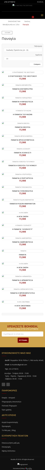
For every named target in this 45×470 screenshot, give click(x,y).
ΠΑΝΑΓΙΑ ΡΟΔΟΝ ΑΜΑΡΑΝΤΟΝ (22, 203)
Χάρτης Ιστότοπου (8, 451)
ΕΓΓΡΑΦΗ (23, 340)
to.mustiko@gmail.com (18, 365)
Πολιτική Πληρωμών (9, 406)
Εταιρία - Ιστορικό (8, 398)
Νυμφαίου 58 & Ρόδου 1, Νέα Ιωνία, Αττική (26, 360)
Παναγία (26, 24)
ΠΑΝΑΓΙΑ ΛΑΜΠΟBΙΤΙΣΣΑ (22, 242)
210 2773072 (9, 2)
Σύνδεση (40, 2)
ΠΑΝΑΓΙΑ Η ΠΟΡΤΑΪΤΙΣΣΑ (22, 178)
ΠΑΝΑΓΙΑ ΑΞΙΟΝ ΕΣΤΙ (22, 152)
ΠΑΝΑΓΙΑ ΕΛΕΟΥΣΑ (22, 127)
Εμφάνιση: (39, 55)
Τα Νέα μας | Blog (8, 430)
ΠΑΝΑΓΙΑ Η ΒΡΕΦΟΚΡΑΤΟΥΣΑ (22, 293)
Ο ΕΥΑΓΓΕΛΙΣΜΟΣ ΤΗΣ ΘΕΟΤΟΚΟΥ (22, 76)
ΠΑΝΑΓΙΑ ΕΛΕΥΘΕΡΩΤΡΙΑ (22, 89)
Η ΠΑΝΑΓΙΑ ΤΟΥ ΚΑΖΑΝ (22, 114)
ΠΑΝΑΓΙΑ (22, 254)
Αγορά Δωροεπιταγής (10, 422)
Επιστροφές (6, 447)
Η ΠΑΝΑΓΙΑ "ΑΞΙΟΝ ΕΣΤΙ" (22, 229)
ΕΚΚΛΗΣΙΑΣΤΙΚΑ (14, 21)
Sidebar (7, 32)
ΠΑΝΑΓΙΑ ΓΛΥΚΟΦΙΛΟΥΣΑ (22, 191)
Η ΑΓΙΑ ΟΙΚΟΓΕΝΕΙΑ (22, 305)
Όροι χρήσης (6, 410)
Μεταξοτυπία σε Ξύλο (11, 24)
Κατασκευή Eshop (19, 468)
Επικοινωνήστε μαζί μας (11, 443)
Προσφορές (6, 426)
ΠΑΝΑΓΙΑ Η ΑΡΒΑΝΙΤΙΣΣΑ (22, 280)
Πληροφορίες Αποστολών (11, 402)
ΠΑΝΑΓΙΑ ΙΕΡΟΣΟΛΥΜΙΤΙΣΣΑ (22, 140)
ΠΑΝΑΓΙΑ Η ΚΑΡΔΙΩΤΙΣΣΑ (22, 101)
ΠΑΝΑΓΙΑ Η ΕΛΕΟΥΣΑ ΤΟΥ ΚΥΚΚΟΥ (22, 165)
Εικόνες (27, 21)
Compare (36, 64)
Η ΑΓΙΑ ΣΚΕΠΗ (22, 216)
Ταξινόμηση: (38, 46)
